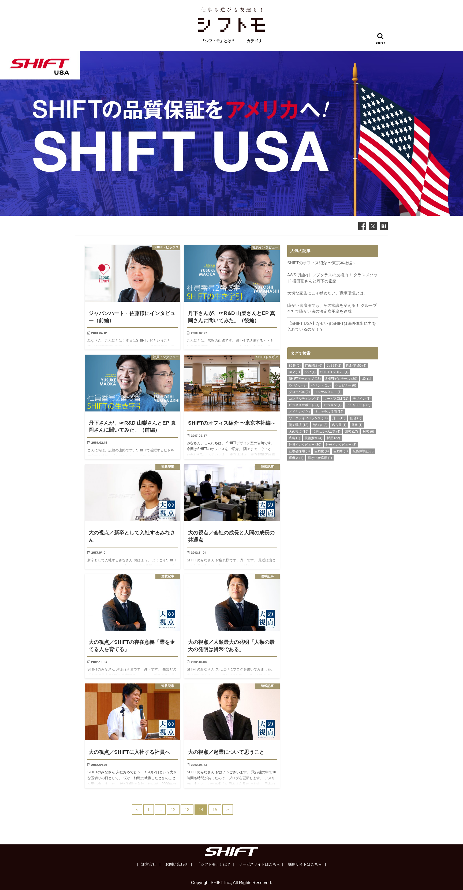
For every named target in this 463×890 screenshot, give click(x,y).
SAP (310, 372)
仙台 (355, 418)
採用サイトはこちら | (306, 864)
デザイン (362, 398)
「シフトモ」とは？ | (215, 864)
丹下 (338, 418)
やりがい (298, 385)
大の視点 (298, 431)
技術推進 (313, 438)
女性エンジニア (326, 431)
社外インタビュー (341, 445)
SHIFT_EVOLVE (334, 372)
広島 (294, 438)
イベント (321, 385)
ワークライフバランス (308, 418)
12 (173, 809)
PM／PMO (356, 365)
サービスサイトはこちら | (260, 864)
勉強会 (320, 425)
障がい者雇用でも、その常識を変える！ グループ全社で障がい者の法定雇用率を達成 (332, 308)
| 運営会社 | (148, 864)
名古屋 (339, 425)
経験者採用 (299, 451)
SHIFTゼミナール (341, 379)
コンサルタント (328, 392)
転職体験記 (363, 451)
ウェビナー (345, 385)
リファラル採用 (328, 412)
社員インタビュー (305, 445)
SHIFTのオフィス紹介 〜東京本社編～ (321, 263)
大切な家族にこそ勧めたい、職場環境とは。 (327, 293)
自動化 (321, 451)
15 (214, 809)
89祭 (295, 365)
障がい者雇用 (320, 458)
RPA (294, 372)
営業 (357, 425)
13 (187, 809)
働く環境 (298, 425)
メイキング (299, 412)
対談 (368, 431)
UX (366, 379)
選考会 (296, 458)
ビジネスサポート (304, 405)
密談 (351, 431)
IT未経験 (313, 365)
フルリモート (358, 405)
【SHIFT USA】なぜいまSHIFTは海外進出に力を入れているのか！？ (331, 326)
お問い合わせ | (178, 864)
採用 (333, 438)
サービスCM (336, 398)
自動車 (340, 451)
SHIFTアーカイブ (305, 379)
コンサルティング (304, 398)
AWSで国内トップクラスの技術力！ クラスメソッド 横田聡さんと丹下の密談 (332, 278)
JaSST (334, 365)
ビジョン (333, 405)
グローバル (299, 392)
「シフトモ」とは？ (218, 41)
